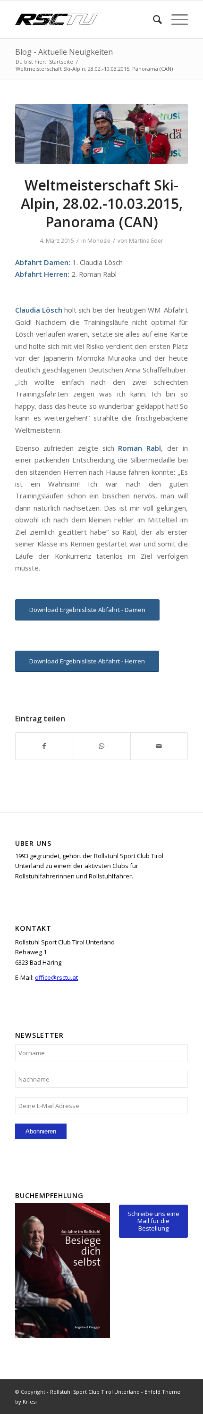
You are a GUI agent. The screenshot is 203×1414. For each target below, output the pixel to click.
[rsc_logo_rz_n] (84, 19)
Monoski (98, 241)
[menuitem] (153, 19)
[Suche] (153, 19)
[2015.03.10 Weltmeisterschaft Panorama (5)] (101, 134)
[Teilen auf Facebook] (44, 746)
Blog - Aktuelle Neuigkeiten (64, 52)
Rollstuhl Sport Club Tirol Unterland (95, 1391)
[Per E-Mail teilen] (159, 746)
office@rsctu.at (56, 977)
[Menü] (175, 19)
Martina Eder (146, 241)
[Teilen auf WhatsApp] (101, 746)
